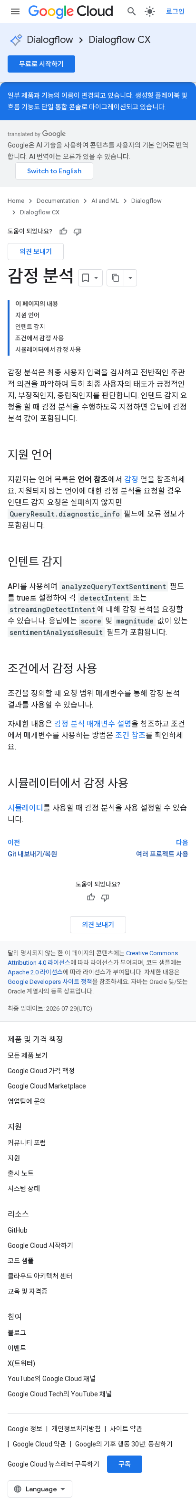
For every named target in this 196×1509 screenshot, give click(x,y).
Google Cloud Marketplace (47, 1086)
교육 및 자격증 (28, 1291)
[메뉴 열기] (15, 11)
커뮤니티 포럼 (27, 1143)
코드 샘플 (21, 1261)
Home (16, 200)
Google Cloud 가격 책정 (41, 1071)
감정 (131, 479)
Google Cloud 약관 (39, 1444)
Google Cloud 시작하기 (40, 1245)
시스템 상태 (24, 1188)
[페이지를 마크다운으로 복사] (115, 278)
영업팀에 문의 (27, 1101)
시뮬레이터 (25, 808)
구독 (124, 1464)
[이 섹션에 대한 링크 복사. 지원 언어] (61, 456)
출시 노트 (21, 1173)
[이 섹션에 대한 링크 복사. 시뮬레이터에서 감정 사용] (137, 784)
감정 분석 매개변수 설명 (92, 723)
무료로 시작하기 (41, 64)
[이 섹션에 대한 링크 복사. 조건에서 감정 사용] (106, 669)
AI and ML (105, 200)
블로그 (17, 1333)
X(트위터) (21, 1363)
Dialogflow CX (119, 40)
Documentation (58, 200)
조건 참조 (130, 735)
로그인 (175, 11)
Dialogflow (50, 40)
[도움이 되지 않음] (77, 231)
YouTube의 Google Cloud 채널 (52, 1378)
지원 (14, 1158)
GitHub (18, 1230)
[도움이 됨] (63, 231)
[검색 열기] (131, 11)
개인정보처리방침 (76, 1429)
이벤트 (17, 1348)
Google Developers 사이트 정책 (50, 981)
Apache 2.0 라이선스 (35, 972)
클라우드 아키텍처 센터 (40, 1276)
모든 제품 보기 (28, 1055)
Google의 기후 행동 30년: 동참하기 (124, 1444)
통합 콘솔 (68, 107)
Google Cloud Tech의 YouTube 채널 (60, 1394)
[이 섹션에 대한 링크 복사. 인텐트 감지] (72, 563)
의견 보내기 (36, 251)
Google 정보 (25, 1429)
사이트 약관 (126, 1429)
